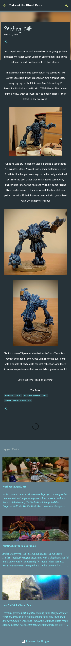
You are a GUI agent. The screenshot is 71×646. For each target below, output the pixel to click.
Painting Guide (12, 396)
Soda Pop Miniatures (35, 396)
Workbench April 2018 (14, 486)
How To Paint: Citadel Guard (17, 605)
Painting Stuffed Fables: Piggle (19, 546)
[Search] (66, 5)
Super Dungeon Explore (18, 400)
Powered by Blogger (37, 641)
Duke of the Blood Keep (25, 5)
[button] (6, 41)
